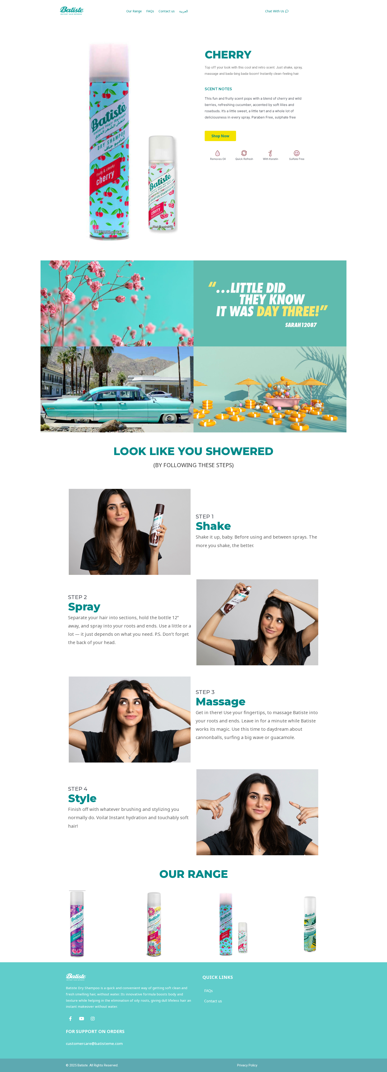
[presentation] (47, 933)
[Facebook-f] (70, 1018)
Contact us (167, 11)
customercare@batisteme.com (94, 1043)
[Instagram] (92, 1018)
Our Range (134, 11)
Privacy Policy (247, 1065)
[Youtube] (81, 1018)
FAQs (150, 11)
